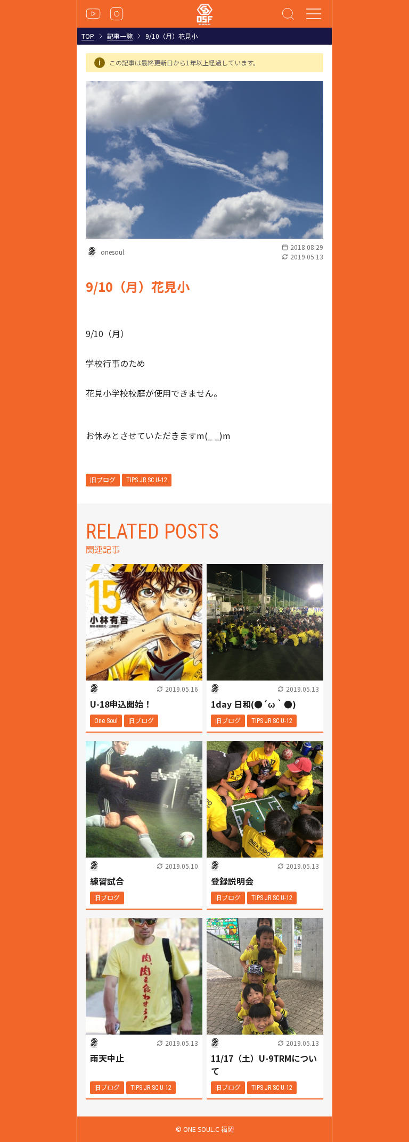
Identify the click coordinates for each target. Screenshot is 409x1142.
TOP (87, 36)
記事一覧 (120, 36)
